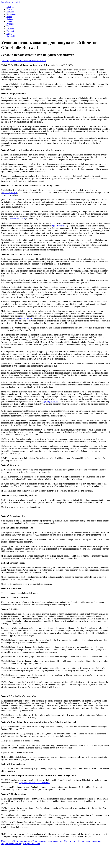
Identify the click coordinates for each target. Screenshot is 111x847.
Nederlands (11, 14)
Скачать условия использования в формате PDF (24, 60)
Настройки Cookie (31, 843)
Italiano (9, 19)
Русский (10, 24)
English (9, 9)
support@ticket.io (17, 219)
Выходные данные (22, 841)
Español (9, 21)
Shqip (9, 33)
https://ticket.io (25, 318)
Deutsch (10, 7)
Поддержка (6, 841)
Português (10, 31)
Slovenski (10, 36)
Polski (9, 16)
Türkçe (9, 26)
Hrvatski (10, 29)
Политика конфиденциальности (47, 841)
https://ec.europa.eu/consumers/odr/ (34, 782)
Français (10, 12)
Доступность (70, 841)
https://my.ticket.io (9, 192)
